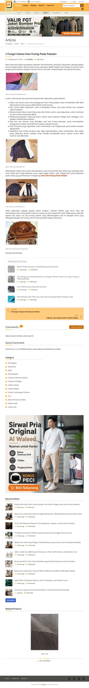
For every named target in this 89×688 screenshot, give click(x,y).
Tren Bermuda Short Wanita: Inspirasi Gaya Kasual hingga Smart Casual (43, 533)
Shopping (33, 5)
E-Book (28, 13)
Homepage (8, 44)
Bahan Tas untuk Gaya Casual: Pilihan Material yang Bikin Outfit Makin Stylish (45, 571)
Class (66, 13)
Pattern (37, 13)
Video (19, 13)
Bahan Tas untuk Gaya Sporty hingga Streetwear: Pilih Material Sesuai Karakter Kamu (48, 514)
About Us (41, 5)
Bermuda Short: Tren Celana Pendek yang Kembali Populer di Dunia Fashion (45, 561)
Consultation (56, 13)
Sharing (25, 5)
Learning (18, 5)
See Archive (10, 600)
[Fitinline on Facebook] (79, 678)
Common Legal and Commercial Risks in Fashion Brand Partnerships (42, 590)
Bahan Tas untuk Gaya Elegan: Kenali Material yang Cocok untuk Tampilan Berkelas (48, 542)
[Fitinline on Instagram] (74, 678)
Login (17, 349)
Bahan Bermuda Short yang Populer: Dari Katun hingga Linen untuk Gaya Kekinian (47, 504)
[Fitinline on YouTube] (69, 678)
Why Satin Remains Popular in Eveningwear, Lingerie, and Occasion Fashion (45, 523)
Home (7, 678)
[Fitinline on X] (83, 678)
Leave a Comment (76, 327)
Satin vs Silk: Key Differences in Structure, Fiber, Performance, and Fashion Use (46, 552)
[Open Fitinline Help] (83, 9)
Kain (22, 44)
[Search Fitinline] (82, 5)
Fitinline (44, 684)
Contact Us (50, 5)
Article (46, 13)
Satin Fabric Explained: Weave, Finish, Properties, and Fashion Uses (41, 580)
